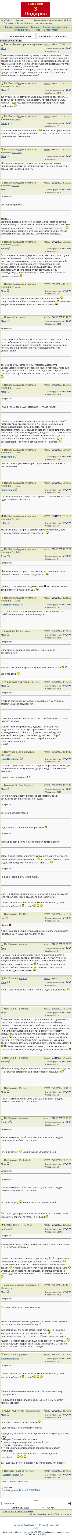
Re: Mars (16, 119)
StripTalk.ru (6, 20)
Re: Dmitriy (16, 153)
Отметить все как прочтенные (17, 1511)
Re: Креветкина (23, 631)
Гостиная (8, 23)
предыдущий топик (19, 36)
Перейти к (36, 1501)
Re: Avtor (16, 287)
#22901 (47, 785)
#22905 (47, 1009)
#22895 (47, 516)
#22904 (47, 978)
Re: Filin (15, 186)
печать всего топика (10, 40)
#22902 (47, 914)
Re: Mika (16, 86)
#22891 (47, 317)
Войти (67, 20)
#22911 (47, 1285)
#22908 (47, 1118)
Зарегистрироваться (16, 27)
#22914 (47, 1471)
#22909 (47, 1160)
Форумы (34, 27)
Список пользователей (55, 27)
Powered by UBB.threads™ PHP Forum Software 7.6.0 (36, 1525)
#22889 (47, 242)
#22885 (47, 83)
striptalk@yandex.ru (38, 1514)
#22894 (47, 483)
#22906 (47, 1058)
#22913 (47, 1411)
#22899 (47, 682)
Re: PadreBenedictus (25, 785)
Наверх (67, 1514)
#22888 (47, 183)
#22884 (47, 44)
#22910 (47, 1225)
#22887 (47, 150)
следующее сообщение (53, 36)
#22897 (47, 598)
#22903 (47, 944)
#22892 (47, 385)
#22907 (47, 1088)
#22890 (47, 284)
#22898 (47, 631)
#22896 (47, 549)
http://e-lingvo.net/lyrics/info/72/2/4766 (20, 1490)
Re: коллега (6, 1288)
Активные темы (22, 30)
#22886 (47, 116)
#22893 (47, 450)
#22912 (47, 1355)
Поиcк (37, 30)
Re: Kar (23, 944)
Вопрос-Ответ (51, 30)
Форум (19, 20)
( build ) (36, 1528)
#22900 (47, 752)
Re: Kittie (16, 552)
